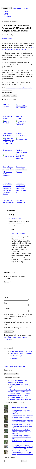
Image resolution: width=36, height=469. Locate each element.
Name (6, 297)
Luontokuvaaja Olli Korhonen (21, 8)
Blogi (6, 15)
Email (6, 303)
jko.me (26, 463)
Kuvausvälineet (14, 358)
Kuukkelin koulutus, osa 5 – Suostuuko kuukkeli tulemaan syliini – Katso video (19, 394)
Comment (7, 282)
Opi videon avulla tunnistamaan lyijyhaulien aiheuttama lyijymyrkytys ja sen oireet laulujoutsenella (22, 447)
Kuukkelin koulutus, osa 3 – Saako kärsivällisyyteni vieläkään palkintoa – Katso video (22, 431)
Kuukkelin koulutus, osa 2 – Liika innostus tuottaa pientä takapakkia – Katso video (21, 437)
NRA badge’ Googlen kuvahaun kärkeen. (18, 48)
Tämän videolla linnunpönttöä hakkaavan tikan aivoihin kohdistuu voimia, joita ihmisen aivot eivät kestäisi (22, 452)
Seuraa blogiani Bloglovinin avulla (14, 366)
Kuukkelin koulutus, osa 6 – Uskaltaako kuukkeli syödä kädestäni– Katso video (19, 390)
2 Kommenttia (7, 38)
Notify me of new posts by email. (17, 328)
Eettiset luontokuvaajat (16, 355)
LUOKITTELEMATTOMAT (9, 21)
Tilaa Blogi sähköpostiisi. (12, 373)
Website (7, 309)
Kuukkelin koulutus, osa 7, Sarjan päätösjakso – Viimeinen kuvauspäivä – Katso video (20, 386)
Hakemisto (7, 16)
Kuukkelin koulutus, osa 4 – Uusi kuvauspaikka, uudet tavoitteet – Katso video (19, 398)
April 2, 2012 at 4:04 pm (14, 218)
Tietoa (6, 13)
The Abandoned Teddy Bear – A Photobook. (21, 353)
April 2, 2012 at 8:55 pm (18, 233)
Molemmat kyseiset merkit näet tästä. (19, 88)
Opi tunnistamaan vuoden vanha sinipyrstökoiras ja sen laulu (17, 381)
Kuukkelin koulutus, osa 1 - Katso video (22, 441)
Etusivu (6, 11)
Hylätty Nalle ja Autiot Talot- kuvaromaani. (21, 351)
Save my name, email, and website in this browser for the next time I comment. (18, 316)
